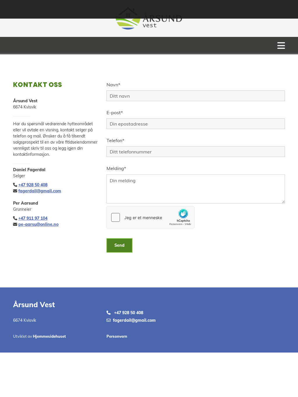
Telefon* (115, 140)
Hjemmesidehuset (49, 336)
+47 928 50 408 (32, 184)
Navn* (113, 84)
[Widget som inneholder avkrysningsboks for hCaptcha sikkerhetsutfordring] (150, 217)
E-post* (115, 112)
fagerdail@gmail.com (39, 191)
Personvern (117, 336)
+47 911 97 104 (32, 218)
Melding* (116, 168)
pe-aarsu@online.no (38, 224)
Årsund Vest (34, 304)
